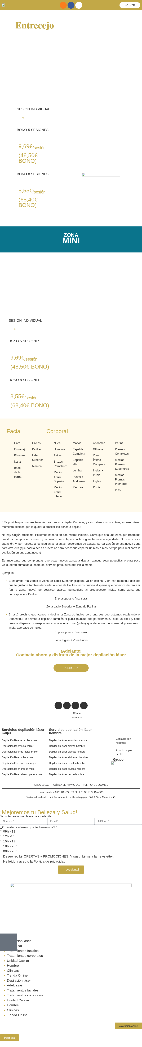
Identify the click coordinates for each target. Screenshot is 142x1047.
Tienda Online (17, 975)
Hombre (13, 965)
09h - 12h (10, 831)
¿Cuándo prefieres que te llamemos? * (28, 827)
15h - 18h (10, 841)
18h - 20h (10, 846)
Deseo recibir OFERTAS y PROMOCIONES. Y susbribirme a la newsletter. (58, 856)
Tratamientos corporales (25, 955)
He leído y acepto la (34, 861)
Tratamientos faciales (23, 951)
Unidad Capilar (18, 960)
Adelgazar (14, 985)
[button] (128, 1026)
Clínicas (13, 970)
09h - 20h (10, 851)
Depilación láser (19, 941)
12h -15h (9, 836)
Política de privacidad (49, 861)
